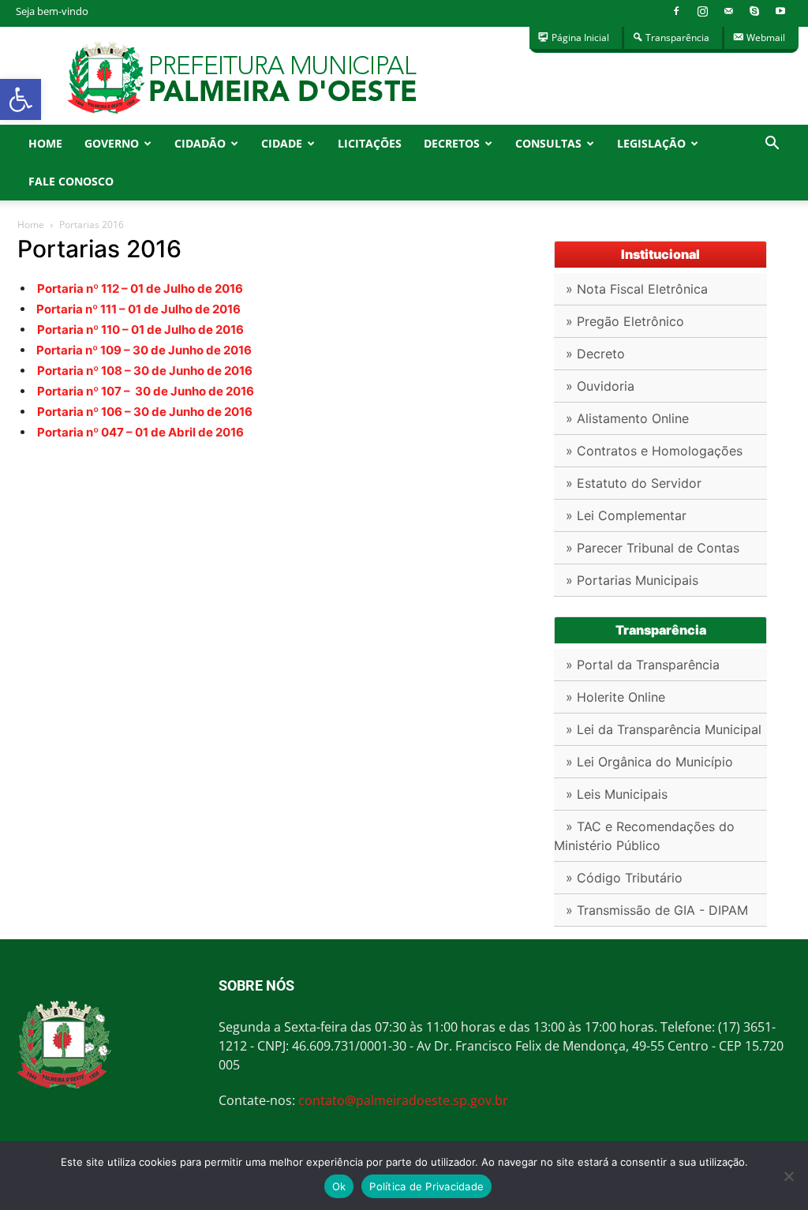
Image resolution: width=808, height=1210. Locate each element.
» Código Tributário (624, 878)
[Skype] (754, 11)
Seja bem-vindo (52, 11)
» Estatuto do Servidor (633, 483)
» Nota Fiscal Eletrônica (637, 289)
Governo (111, 143)
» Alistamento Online (627, 418)
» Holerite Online (615, 697)
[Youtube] (780, 11)
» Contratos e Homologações (654, 451)
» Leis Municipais (617, 794)
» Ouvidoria (600, 386)
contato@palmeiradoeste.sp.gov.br (403, 1100)
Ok (339, 1186)
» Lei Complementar (626, 515)
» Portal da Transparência (643, 664)
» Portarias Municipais (632, 580)
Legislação (651, 143)
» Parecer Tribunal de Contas (652, 548)
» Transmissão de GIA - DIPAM (657, 910)
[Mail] (728, 11)
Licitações (370, 143)
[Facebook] (676, 11)
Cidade (281, 143)
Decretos (452, 143)
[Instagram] (702, 11)
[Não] (788, 1176)
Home (45, 143)
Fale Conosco (71, 181)
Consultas (548, 143)
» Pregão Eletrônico (625, 321)
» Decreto (595, 354)
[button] (20, 99)
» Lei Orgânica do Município (649, 762)
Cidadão (200, 143)
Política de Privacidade (426, 1186)
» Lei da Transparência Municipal (663, 729)
